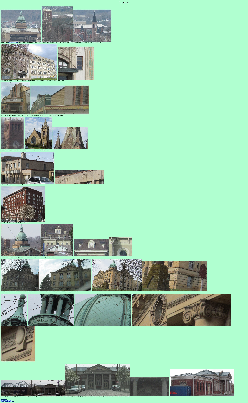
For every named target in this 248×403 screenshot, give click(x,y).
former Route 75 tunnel (13, 42)
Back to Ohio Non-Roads (6, 400)
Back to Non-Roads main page (7, 401)
